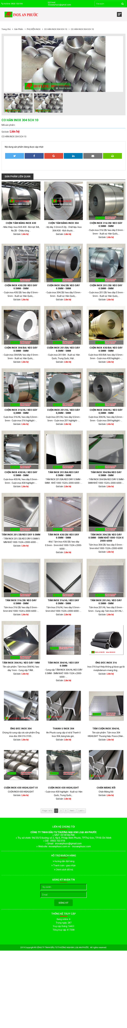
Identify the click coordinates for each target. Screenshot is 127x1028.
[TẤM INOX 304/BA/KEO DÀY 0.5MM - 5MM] (106, 450)
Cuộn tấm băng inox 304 (63, 223)
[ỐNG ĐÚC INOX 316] (106, 640)
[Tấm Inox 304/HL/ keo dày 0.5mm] (63, 640)
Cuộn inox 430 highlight (63, 787)
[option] (18, 103)
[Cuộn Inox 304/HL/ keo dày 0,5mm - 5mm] (106, 387)
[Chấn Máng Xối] (106, 765)
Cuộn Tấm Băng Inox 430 (21, 223)
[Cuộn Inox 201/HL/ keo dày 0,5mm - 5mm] (63, 387)
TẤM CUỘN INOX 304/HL (106, 728)
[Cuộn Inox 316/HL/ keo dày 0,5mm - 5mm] (21, 387)
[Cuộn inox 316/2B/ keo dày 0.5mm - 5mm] (106, 200)
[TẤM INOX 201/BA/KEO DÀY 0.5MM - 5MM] (63, 450)
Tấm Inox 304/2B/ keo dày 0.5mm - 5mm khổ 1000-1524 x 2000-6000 (106, 537)
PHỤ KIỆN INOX (33, 29)
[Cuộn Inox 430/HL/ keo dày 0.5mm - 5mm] (21, 450)
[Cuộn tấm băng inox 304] (63, 200)
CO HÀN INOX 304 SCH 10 (55, 29)
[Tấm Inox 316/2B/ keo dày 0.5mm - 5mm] (21, 578)
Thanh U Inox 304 (63, 728)
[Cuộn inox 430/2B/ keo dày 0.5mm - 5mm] (21, 263)
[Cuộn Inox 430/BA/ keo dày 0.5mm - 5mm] (106, 325)
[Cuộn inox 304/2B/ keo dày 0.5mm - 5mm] (63, 263)
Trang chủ (6, 29)
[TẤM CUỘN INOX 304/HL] (106, 706)
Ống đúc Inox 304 (21, 728)
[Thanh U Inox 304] (63, 706)
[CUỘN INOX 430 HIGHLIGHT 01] (21, 765)
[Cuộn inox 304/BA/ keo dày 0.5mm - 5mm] (21, 325)
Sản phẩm (18, 29)
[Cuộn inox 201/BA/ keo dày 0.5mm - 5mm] (63, 325)
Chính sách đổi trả (64, 869)
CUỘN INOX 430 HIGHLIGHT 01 (21, 787)
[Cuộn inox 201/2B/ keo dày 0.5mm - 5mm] (106, 263)
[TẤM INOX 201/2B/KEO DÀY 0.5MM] (21, 512)
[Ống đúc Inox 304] (21, 706)
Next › (72, 810)
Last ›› (81, 810)
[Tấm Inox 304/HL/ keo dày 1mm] (21, 640)
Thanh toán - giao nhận (64, 865)
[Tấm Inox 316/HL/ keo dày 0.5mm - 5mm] (63, 578)
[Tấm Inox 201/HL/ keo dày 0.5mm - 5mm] (106, 578)
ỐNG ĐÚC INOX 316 (106, 662)
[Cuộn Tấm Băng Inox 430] (21, 200)
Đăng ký (63, 902)
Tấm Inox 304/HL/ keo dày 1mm (21, 662)
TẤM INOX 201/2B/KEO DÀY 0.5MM (21, 534)
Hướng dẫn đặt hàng (64, 861)
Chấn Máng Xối (106, 787)
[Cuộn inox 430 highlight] (63, 765)
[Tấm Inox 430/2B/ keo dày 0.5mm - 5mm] (63, 512)
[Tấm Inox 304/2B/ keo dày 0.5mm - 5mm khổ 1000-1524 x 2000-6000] (106, 512)
